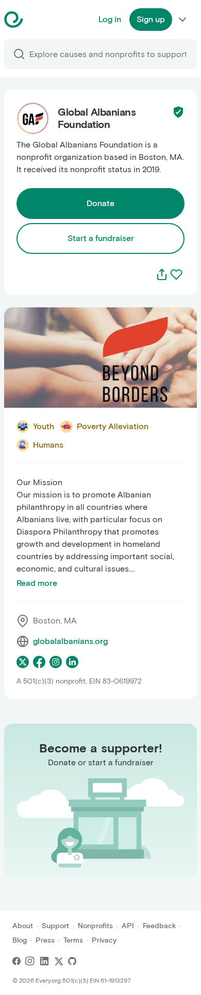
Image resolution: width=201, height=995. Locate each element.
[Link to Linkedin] (44, 961)
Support (55, 926)
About (22, 926)
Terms (73, 940)
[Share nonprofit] (162, 274)
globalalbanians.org (70, 641)
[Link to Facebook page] (39, 662)
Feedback (159, 926)
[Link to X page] (22, 662)
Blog (19, 940)
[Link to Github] (72, 961)
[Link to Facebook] (16, 961)
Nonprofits (95, 926)
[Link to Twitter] (59, 961)
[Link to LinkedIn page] (72, 662)
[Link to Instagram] (30, 961)
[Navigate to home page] (39, 19)
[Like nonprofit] (176, 274)
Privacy (104, 940)
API (128, 926)
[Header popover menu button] (182, 19)
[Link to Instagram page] (55, 662)
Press (45, 940)
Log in (109, 19)
